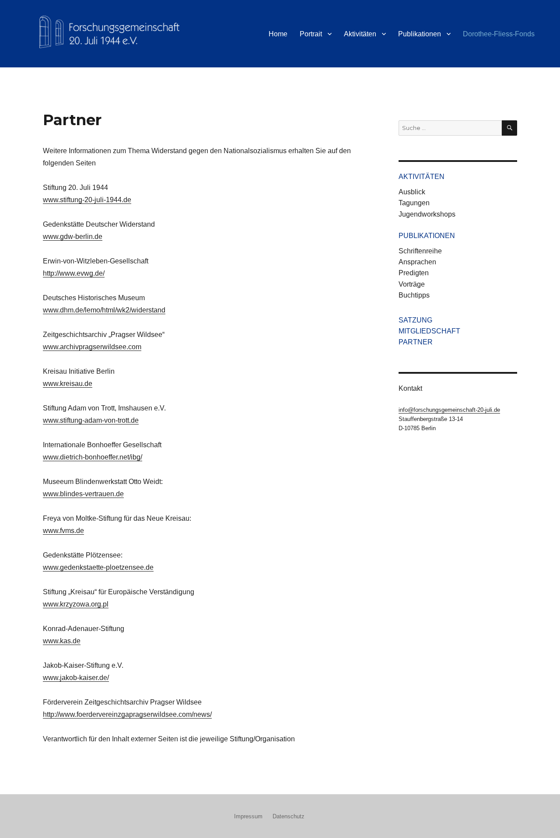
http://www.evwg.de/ (74, 273)
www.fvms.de (63, 530)
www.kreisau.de (67, 383)
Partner (416, 342)
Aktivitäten (360, 34)
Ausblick (412, 192)
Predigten (414, 273)
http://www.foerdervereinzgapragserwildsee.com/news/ (127, 714)
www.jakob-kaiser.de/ (76, 677)
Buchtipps (414, 295)
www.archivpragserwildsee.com (92, 347)
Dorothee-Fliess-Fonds (499, 34)
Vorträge (412, 284)
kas (65, 641)
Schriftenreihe (420, 251)
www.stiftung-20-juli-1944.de (87, 199)
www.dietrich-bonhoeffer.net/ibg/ (92, 457)
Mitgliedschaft (429, 331)
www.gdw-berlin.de (72, 236)
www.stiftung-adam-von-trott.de (91, 420)
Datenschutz (288, 816)
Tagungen (414, 203)
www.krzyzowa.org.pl (75, 604)
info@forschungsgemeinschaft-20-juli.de (449, 410)
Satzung (415, 320)
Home (278, 34)
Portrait (311, 34)
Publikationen (419, 34)
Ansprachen (417, 262)
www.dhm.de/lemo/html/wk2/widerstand (104, 310)
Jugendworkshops (427, 214)
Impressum (248, 816)
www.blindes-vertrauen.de (83, 494)
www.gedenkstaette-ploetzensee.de (98, 567)
